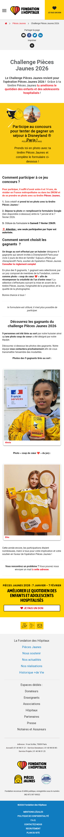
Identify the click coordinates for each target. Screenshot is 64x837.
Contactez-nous (33, 824)
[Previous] (8, 407)
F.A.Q (33, 820)
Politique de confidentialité (33, 816)
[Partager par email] (24, 35)
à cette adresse (40, 569)
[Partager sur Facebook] (29, 35)
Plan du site (33, 832)
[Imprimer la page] (32, 45)
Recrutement (33, 828)
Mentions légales (33, 812)
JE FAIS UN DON (33, 608)
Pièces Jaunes (52, 195)
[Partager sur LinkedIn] (40, 35)
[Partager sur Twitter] (35, 35)
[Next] (55, 407)
